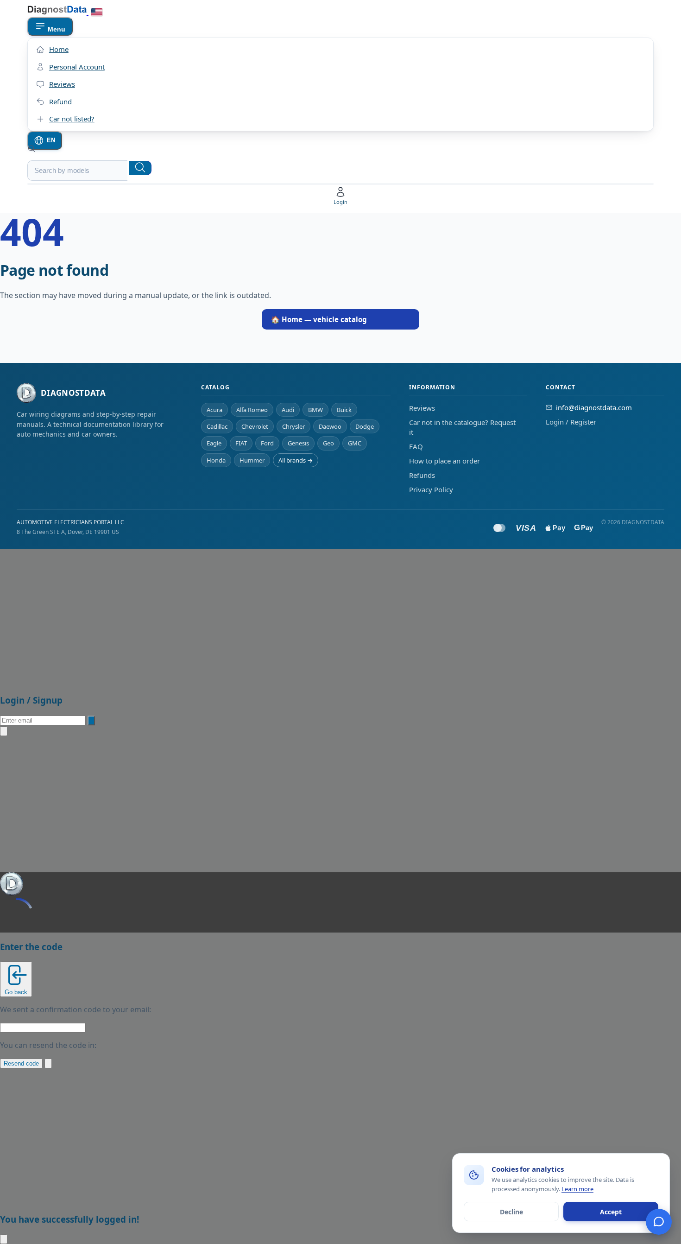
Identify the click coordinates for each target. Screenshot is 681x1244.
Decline (511, 1211)
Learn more (577, 1189)
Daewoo (330, 426)
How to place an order (444, 460)
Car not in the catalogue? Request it (462, 427)
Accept (611, 1211)
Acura (214, 410)
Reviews (422, 408)
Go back (16, 992)
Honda (216, 460)
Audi (288, 410)
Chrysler (293, 426)
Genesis (298, 443)
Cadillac (217, 426)
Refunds (422, 475)
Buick (344, 410)
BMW (315, 410)
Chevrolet (254, 426)
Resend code (21, 1063)
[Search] (140, 168)
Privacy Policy (431, 489)
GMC (354, 443)
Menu (55, 29)
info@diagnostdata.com (594, 407)
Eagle (214, 443)
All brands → (295, 460)
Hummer (252, 460)
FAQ (416, 446)
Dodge (364, 426)
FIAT (241, 443)
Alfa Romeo (252, 410)
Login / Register (571, 421)
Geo (328, 443)
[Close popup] (3, 731)
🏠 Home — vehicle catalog (319, 319)
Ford (267, 443)
